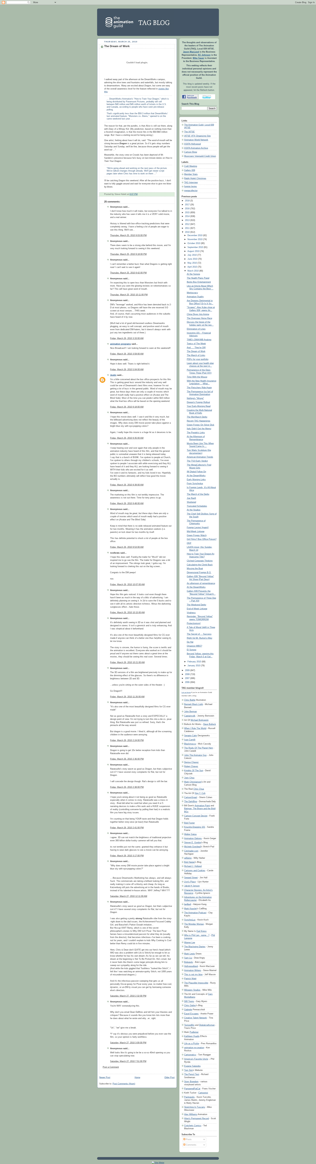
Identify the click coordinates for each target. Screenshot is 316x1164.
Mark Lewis (189, 953)
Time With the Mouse (197, 377)
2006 (187, 682)
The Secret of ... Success (199, 634)
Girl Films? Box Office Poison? (201, 539)
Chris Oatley (190, 1005)
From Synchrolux (195, 483)
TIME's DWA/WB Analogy (199, 340)
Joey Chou (189, 777)
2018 (187, 201)
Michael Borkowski (200, 720)
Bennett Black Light (193, 704)
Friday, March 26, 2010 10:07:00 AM (127, 584)
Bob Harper (189, 862)
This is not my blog (193, 974)
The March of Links (196, 355)
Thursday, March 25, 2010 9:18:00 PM (128, 254)
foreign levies (190, 186)
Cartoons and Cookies (194, 870)
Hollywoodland (191, 966)
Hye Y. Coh (200, 793)
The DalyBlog (190, 801)
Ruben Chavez (191, 766)
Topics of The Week (196, 344)
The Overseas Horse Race (199, 318)
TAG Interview (191, 182)
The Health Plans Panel (198, 278)
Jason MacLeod (191, 52)
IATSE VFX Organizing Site (197, 136)
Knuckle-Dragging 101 (194, 827)
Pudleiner (194, 1032)
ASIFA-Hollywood (192, 144)
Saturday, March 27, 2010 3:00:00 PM (128, 1043)
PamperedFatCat (192, 1088)
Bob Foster (189, 823)
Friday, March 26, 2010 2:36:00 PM (127, 759)
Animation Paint (202, 805)
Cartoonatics (190, 1054)
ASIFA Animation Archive (196, 148)
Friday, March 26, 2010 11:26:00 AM (127, 697)
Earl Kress (202, 931)
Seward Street (191, 877)
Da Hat (190, 642)
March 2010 (193, 271)
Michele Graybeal (192, 846)
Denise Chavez (191, 762)
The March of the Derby (198, 494)
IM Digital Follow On (196, 472)
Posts (188, 1139)
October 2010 (193, 243)
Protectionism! (194, 623)
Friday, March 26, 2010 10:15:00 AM (127, 612)
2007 (187, 678)
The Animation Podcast (195, 912)
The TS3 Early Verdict (197, 461)
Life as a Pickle (191, 1043)
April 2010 (192, 267)
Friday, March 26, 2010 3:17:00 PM (127, 856)
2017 (187, 204)
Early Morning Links (196, 479)
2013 (187, 220)
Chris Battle (189, 700)
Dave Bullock (209, 724)
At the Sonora (193, 274)
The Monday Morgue (194, 924)
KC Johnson (204, 55)
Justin (113, 375)
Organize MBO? (194, 646)
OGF (189, 543)
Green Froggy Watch (197, 535)
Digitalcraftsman (207, 1025)
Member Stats (191, 174)
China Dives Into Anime (198, 314)
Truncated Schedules (197, 506)
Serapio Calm (190, 735)
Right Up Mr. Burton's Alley (199, 638)
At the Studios (193, 510)
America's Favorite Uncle (196, 1059)
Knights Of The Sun (193, 770)
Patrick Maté (190, 978)
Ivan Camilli (189, 739)
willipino (188, 858)
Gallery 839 (189, 170)
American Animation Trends (200, 457)
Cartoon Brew (190, 152)
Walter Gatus (190, 834)
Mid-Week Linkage (195, 531)
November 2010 (194, 239)
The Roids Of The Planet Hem (198, 748)
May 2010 (192, 263)
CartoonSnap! (190, 797)
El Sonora (191, 650)
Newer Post (104, 1077)
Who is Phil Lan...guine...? (196, 935)
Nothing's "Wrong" (195, 398)
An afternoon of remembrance (201, 583)
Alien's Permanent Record (196, 1118)
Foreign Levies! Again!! (198, 527)
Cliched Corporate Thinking (199, 561)
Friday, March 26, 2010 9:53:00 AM (127, 547)
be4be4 (187, 904)
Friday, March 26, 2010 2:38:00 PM (127, 787)
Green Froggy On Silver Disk (200, 425)
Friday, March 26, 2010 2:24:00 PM (127, 740)
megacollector (191, 190)
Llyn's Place (190, 881)
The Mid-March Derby (197, 417)
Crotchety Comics (192, 1125)
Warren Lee (189, 942)
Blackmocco (190, 744)
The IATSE (189, 132)
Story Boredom (191, 1081)
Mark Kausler (190, 908)
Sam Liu (188, 958)
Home (137, 1077)
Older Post (169, 1077)
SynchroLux (190, 920)
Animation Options (193, 838)
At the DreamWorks (196, 475)
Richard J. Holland (193, 866)
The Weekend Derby (196, 605)
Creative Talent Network (195, 1018)
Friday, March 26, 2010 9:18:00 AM (127, 407)
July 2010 (192, 255)
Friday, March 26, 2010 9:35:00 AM (127, 438)
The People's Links (196, 432)
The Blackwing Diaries (194, 946)
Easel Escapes (191, 1013)
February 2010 (194, 662)
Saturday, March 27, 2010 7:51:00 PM (128, 1061)
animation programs (120, 344)
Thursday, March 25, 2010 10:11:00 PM (129, 295)
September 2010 (195, 247)
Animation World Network (196, 140)
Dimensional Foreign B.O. (199, 572)
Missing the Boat (195, 568)
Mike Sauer (198, 58)
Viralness (191, 613)
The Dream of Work (117, 46)
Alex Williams (190, 1114)
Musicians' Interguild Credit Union (200, 156)
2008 (187, 674)
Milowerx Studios (192, 990)
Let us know (186, 692)
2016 (187, 208)
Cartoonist (203, 1093)
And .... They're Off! (196, 347)
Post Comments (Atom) (124, 1084)
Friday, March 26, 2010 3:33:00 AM (127, 338)
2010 (187, 232)
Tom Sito (188, 1070)
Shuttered (191, 502)
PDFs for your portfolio (197, 359)
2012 (187, 224)
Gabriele (188, 1009)
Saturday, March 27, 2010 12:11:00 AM (128, 896)
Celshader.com (191, 851)
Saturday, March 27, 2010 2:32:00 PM (128, 996)
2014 (187, 216)
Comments (190, 1145)
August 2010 (193, 251)
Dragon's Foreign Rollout (198, 402)
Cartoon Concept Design (195, 816)
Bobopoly (188, 962)
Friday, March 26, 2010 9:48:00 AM (127, 503)
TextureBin (189, 1025)
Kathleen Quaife (191, 1036)
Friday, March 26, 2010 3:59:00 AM (127, 354)
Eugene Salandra (192, 1066)
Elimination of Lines (196, 329)
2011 (187, 228)
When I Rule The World (195, 728)
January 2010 (193, 665)
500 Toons (189, 1001)
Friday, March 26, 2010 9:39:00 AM (127, 485)
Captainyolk (189, 716)
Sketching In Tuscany (194, 1107)
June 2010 (192, 259)
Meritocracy (192, 293)
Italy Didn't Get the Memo (199, 429)
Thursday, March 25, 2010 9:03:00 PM (128, 235)
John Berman (190, 711)
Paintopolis (189, 1097)
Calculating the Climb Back (200, 565)
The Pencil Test (191, 1074)
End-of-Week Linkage (197, 609)
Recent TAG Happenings (198, 421)
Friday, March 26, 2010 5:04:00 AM (127, 369)
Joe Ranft (191, 498)
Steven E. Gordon (192, 842)
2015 (187, 212)
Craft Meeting (190, 166)
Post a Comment (111, 1067)
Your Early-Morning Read (199, 406)
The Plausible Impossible (196, 983)
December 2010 (194, 235)
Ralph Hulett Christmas (195, 178)
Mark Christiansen (192, 782)
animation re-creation (194, 1047)
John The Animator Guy (195, 755)
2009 (187, 670)
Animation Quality (195, 297)
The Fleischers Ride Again (199, 388)
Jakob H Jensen (192, 886)
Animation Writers (192, 970)
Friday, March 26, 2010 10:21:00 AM (127, 662)
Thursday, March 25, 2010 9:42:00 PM (128, 273)
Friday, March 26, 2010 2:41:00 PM (127, 828)
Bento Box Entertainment (199, 282)
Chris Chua (198, 789)
